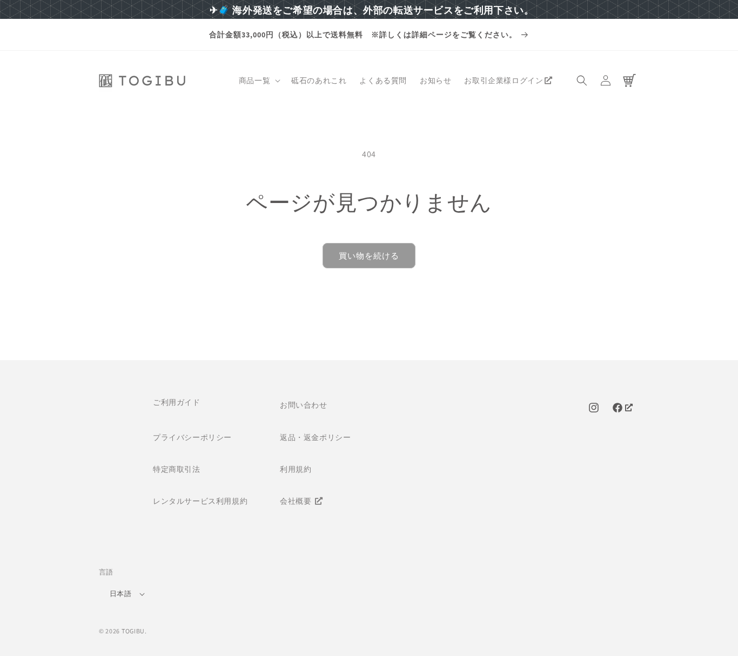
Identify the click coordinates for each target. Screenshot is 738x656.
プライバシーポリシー (192, 437)
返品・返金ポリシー (315, 437)
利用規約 (295, 469)
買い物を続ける (369, 256)
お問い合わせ (303, 405)
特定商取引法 (176, 469)
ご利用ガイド (176, 402)
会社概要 (296, 501)
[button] (258, 80)
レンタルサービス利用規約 (200, 501)
